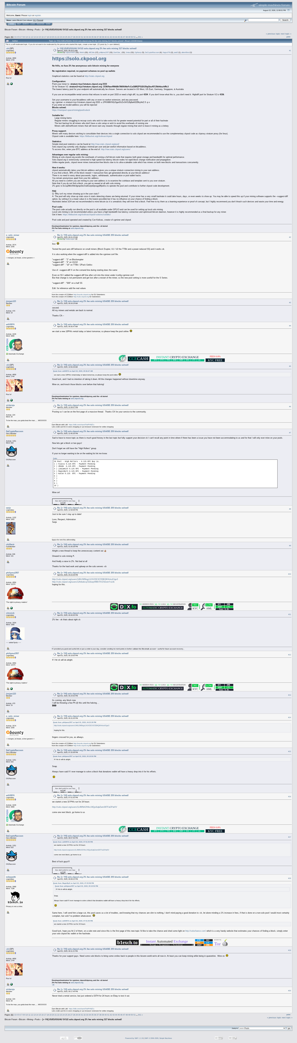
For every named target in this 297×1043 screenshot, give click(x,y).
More (48, 24)
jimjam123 (11, 301)
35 (92, 37)
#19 (289, 950)
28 (74, 37)
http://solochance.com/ (195, 931)
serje (8, 508)
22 (58, 37)
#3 (290, 302)
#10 (289, 574)
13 (35, 37)
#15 (289, 751)
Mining (30, 29)
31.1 (34, 20)
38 (100, 37)
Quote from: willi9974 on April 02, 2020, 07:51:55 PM (73, 842)
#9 (290, 546)
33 (87, 37)
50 (132, 37)
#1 (290, 50)
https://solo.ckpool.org (79, 58)
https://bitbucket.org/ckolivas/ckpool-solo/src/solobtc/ (87, 214)
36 (95, 37)
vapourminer (70, 52)
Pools (37, 29)
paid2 (176, 52)
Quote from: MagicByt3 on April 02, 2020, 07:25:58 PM (73, 883)
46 (121, 37)
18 (48, 37)
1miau (128, 52)
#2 (290, 237)
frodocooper (70, 239)
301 (139, 37)
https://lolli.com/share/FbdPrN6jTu (81, 425)
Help (19, 24)
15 (40, 37)
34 (90, 37)
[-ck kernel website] (11, 84)
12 (32, 37)
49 (129, 37)
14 (37, 37)
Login (32, 24)
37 (98, 37)
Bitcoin (22, 29)
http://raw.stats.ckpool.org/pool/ (105, 144)
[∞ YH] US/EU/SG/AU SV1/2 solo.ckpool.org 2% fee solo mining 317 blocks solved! (82, 29)
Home (12, 24)
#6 (290, 406)
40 (106, 37)
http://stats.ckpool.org (94, 76)
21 (56, 37)
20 (53, 37)
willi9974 (10, 324)
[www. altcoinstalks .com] (11, 608)
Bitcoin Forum (11, 29)
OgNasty (138, 52)
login (30, 15)
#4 (290, 326)
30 (79, 37)
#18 (289, 878)
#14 (289, 717)
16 (42, 37)
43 (113, 37)
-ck (7, 48)
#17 (289, 837)
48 (127, 37)
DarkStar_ (117, 52)
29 (77, 37)
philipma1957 (104, 52)
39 (103, 37)
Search (26, 24)
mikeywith (11, 877)
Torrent (40, 20)
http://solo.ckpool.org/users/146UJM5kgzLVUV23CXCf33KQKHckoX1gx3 (85, 579)
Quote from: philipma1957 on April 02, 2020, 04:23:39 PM (74, 722)
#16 (289, 796)
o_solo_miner (12, 235)
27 (71, 37)
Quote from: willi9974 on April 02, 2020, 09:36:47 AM (73, 371)
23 (61, 37)
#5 (290, 366)
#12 (289, 655)
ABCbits (92, 52)
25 (66, 37)
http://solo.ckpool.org (81, 297)
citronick (10, 613)
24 (63, 37)
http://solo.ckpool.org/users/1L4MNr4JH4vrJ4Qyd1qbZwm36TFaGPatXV (84, 807)
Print (288, 37)
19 (50, 37)
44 (116, 37)
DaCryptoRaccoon (152, 52)
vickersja (10, 405)
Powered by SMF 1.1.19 (134, 1038)
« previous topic (273, 34)
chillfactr (10, 544)
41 (108, 37)
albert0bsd (185, 52)
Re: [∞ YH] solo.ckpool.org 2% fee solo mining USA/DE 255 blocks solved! (93, 235)
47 (124, 37)
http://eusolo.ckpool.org (82, 294)
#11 (289, 614)
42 (111, 37)
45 (119, 37)
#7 (290, 433)
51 (134, 37)
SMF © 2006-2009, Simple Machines (158, 1038)
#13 (289, 695)
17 (45, 37)
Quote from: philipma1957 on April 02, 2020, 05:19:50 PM (74, 756)
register (37, 15)
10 (27, 37)
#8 (290, 509)
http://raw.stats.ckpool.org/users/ (115, 149)
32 (85, 37)
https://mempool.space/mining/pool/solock (71, 110)
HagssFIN (166, 52)
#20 (289, 991)
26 (69, 37)
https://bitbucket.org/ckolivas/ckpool (96, 136)
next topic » (286, 34)
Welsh (82, 52)
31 (82, 37)
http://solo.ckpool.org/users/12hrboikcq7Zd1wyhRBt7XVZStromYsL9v (83, 582)
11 (29, 37)
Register (40, 24)
